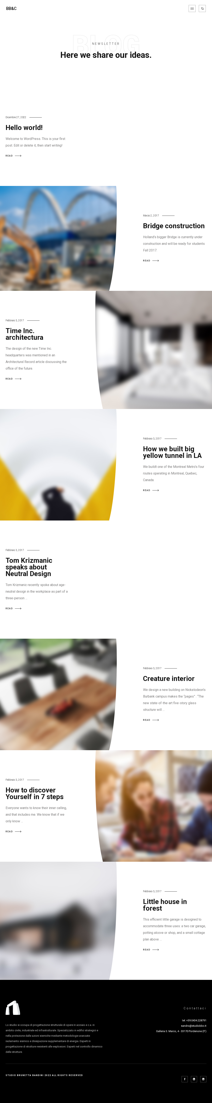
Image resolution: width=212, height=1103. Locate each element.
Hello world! (24, 128)
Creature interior (169, 679)
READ (9, 155)
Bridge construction (174, 226)
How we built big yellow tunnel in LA (172, 452)
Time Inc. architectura (24, 334)
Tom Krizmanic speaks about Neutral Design (29, 567)
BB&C (11, 8)
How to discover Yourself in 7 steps (35, 793)
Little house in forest (165, 905)
